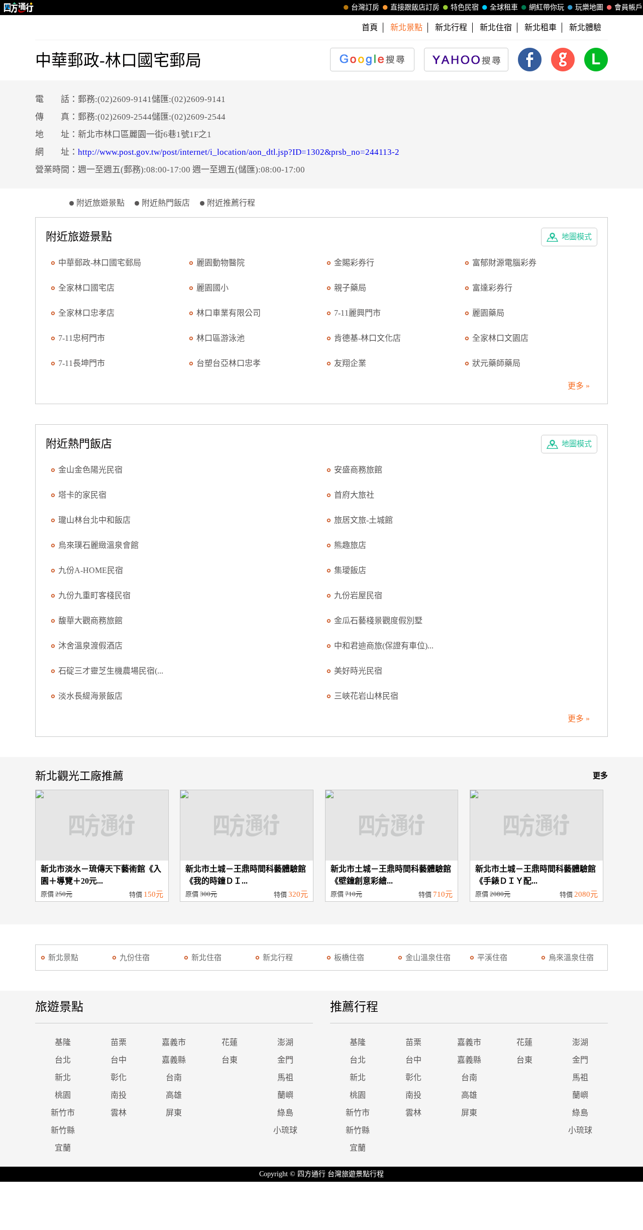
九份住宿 (135, 958)
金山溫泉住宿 (428, 958)
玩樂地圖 (589, 7)
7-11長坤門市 (81, 363)
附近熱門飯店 (166, 203)
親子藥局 (350, 287)
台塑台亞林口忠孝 (228, 363)
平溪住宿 (492, 958)
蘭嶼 (285, 1095)
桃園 (63, 1095)
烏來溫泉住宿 (571, 958)
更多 (600, 776)
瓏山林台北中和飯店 (94, 520)
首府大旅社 (354, 495)
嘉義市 (174, 1042)
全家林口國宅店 (86, 287)
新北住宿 (496, 27)
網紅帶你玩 (546, 7)
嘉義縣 (174, 1060)
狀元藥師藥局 (496, 363)
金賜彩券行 (354, 262)
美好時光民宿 (358, 671)
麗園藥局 (488, 313)
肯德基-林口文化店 (367, 338)
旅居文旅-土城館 (363, 520)
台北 (63, 1060)
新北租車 (540, 27)
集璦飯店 (350, 570)
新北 (63, 1077)
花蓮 (230, 1042)
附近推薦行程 (231, 203)
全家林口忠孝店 (86, 313)
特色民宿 (465, 7)
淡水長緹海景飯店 (90, 696)
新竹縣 (63, 1130)
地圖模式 (577, 237)
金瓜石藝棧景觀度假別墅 (378, 620)
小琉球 (285, 1130)
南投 (119, 1095)
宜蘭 (63, 1148)
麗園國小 (212, 287)
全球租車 (504, 7)
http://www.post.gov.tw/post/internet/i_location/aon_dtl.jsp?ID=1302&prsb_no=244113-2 (238, 152)
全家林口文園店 (500, 338)
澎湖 (285, 1042)
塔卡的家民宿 (82, 495)
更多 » (579, 386)
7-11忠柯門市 (81, 338)
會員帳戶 (628, 7)
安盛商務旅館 (358, 469)
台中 (119, 1060)
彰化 (119, 1077)
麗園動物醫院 (220, 262)
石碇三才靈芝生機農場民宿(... (110, 671)
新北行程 (451, 27)
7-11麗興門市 (357, 313)
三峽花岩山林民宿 (366, 696)
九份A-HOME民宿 (90, 570)
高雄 (174, 1095)
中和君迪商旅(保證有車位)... (384, 645)
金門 (285, 1060)
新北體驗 (585, 27)
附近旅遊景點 (100, 203)
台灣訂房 (365, 7)
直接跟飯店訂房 (415, 7)
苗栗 (119, 1042)
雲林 (119, 1112)
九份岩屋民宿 (358, 595)
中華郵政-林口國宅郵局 (99, 262)
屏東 (174, 1112)
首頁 (370, 27)
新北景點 (63, 958)
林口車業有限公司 (228, 313)
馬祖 (285, 1077)
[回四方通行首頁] (19, 7)
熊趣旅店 (350, 545)
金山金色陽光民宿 (90, 469)
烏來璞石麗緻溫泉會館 (98, 545)
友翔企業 (350, 363)
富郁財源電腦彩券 (504, 262)
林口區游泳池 (220, 338)
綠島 (285, 1112)
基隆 (63, 1042)
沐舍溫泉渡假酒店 (90, 645)
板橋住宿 (349, 958)
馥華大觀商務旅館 (90, 620)
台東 (230, 1060)
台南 (174, 1077)
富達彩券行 (492, 287)
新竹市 (63, 1112)
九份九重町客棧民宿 (94, 595)
